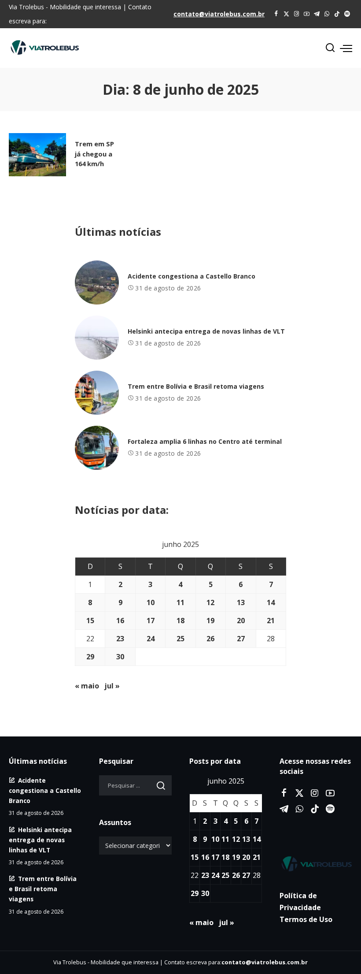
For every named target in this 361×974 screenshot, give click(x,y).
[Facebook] (276, 14)
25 (180, 638)
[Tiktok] (337, 14)
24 (151, 638)
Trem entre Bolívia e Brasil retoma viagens (196, 386)
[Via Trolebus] (316, 864)
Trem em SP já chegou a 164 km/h (94, 153)
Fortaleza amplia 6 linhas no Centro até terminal (205, 441)
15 (90, 620)
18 (180, 620)
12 (210, 602)
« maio (87, 686)
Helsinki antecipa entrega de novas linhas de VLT (206, 331)
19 (210, 620)
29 (90, 657)
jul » (112, 686)
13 (241, 602)
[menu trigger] (346, 48)
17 (151, 620)
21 (271, 620)
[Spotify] (347, 14)
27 (241, 638)
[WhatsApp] (327, 14)
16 (120, 620)
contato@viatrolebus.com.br (219, 14)
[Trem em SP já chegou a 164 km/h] (37, 154)
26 (210, 638)
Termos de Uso (306, 919)
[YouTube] (307, 14)
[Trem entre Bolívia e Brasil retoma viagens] (97, 393)
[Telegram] (317, 14)
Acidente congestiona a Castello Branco (191, 276)
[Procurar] (330, 48)
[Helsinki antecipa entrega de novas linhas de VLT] (97, 338)
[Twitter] (286, 14)
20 (241, 620)
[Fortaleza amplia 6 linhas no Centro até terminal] (97, 448)
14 (271, 602)
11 (180, 602)
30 (120, 657)
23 (120, 638)
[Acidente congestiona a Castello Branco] (97, 282)
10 (151, 602)
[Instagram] (296, 14)
